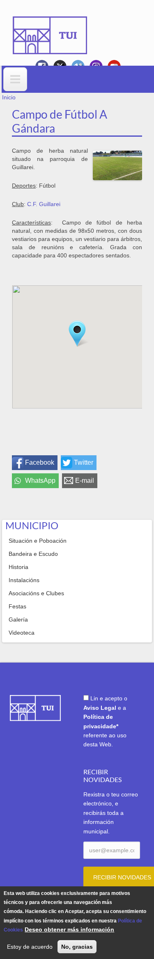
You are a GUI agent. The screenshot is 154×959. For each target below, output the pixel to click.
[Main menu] (15, 79)
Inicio (9, 97)
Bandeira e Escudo (33, 554)
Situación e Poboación (38, 540)
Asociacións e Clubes (36, 593)
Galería (18, 619)
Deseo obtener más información (69, 929)
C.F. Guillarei (43, 204)
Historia (18, 567)
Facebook (39, 462)
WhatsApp (40, 480)
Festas (17, 606)
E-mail (84, 480)
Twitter (83, 462)
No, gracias (77, 946)
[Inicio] (50, 29)
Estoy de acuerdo (30, 946)
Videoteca (21, 632)
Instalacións (24, 580)
